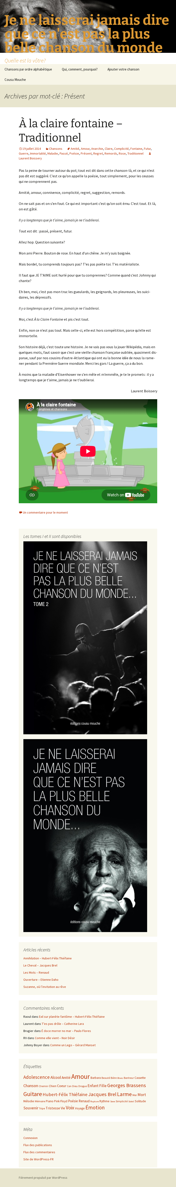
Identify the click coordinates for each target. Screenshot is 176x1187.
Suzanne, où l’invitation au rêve (44, 987)
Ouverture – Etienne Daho (40, 980)
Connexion (30, 1138)
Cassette (140, 1078)
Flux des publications (37, 1145)
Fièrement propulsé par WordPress (43, 1178)
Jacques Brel (102, 1094)
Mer (134, 1095)
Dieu (75, 1086)
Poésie (74, 153)
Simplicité (122, 1101)
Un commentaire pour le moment (45, 512)
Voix (70, 1108)
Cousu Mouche (15, 79)
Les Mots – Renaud (36, 972)
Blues (120, 1078)
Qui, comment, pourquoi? (80, 69)
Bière (114, 1078)
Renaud (84, 1101)
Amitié (75, 149)
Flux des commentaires (39, 1152)
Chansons (55, 149)
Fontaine (136, 149)
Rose (122, 153)
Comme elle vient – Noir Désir (55, 1038)
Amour (85, 149)
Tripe (42, 1108)
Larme (124, 1094)
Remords (110, 153)
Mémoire (40, 1101)
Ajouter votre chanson (123, 69)
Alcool (55, 1077)
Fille (103, 1085)
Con (69, 1086)
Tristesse (53, 1108)
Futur (147, 149)
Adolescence (36, 1077)
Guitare (32, 1094)
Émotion (95, 1107)
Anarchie (97, 149)
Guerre (23, 153)
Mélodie (28, 1101)
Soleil (131, 1101)
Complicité (121, 149)
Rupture (94, 1101)
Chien (52, 1086)
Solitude (140, 1101)
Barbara (96, 1078)
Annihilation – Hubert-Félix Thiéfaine (47, 958)
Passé (64, 153)
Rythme (104, 1101)
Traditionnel (135, 153)
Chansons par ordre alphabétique (28, 69)
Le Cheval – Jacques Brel (40, 965)
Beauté (106, 1078)
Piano (49, 1101)
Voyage (80, 1108)
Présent (86, 153)
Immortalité (38, 153)
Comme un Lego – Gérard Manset (73, 1045)
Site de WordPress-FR (38, 1159)
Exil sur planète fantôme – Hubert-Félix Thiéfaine (72, 1017)
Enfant (93, 1085)
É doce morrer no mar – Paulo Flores (66, 1031)
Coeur (61, 1085)
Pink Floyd (60, 1101)
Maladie (52, 153)
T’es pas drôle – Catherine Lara (63, 1024)
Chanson (30, 1085)
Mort (142, 1094)
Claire (109, 149)
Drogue (82, 1086)
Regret (98, 153)
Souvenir (30, 1108)
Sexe (112, 1101)
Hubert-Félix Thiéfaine (65, 1094)
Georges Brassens (126, 1085)
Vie (63, 1108)
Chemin (43, 1086)
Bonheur (129, 1078)
